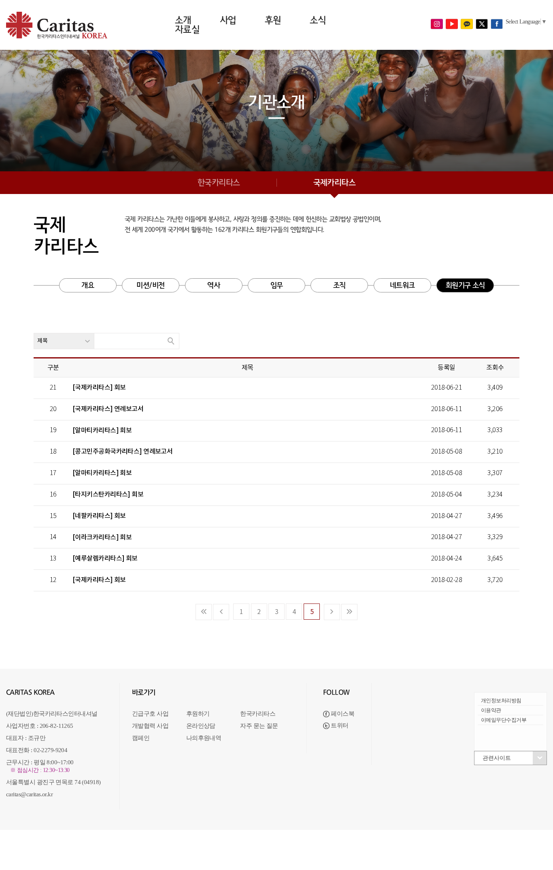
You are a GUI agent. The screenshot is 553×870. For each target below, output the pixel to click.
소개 (183, 20)
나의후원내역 (203, 738)
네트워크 (402, 285)
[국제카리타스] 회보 (99, 387)
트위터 (339, 725)
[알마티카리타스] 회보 (102, 430)
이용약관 (491, 710)
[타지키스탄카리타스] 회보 (107, 494)
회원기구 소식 (465, 285)
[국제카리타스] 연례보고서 (107, 409)
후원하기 (198, 713)
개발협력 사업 (150, 726)
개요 (87, 285)
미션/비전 (150, 285)
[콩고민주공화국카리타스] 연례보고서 (122, 451)
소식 (318, 20)
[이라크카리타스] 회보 (102, 537)
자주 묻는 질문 (259, 726)
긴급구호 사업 (150, 713)
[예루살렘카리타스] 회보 (105, 558)
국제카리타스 (334, 182)
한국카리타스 (219, 182)
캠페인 (140, 738)
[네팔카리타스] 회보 (99, 516)
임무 (276, 285)
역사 (213, 285)
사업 (228, 20)
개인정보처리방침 (501, 700)
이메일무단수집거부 (503, 720)
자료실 (187, 29)
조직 (339, 285)
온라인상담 (200, 726)
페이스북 (342, 713)
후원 (273, 20)
